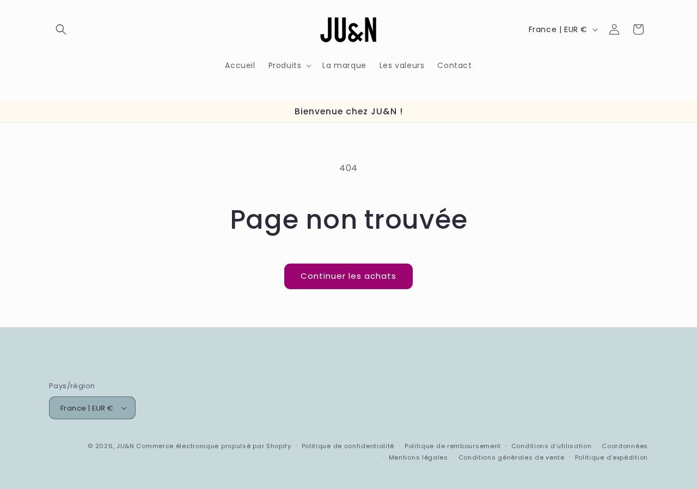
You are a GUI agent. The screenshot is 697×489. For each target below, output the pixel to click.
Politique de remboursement (453, 446)
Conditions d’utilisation (551, 446)
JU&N (125, 446)
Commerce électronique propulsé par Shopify (213, 446)
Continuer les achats (348, 276)
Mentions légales (418, 457)
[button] (61, 29)
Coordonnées (625, 446)
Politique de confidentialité (348, 446)
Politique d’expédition (611, 457)
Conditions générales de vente (511, 457)
